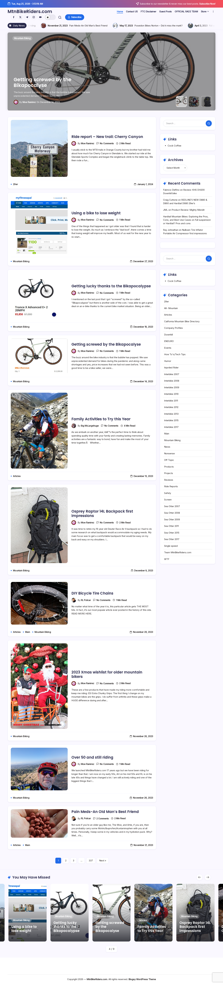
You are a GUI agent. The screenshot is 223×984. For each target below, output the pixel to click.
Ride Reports (171, 486)
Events (167, 347)
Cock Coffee (174, 145)
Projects (168, 473)
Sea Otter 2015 (171, 532)
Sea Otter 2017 (171, 539)
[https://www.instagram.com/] (33, 17)
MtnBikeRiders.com (30, 11)
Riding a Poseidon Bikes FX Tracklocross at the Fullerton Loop (173, 25)
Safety (167, 493)
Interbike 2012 (171, 407)
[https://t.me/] (27, 17)
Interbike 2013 (171, 413)
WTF (166, 559)
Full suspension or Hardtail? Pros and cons (89, 25)
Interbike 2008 (171, 380)
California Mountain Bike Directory (181, 321)
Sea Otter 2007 (172, 506)
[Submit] (209, 123)
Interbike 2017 (171, 427)
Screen (168, 499)
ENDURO (169, 341)
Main (166, 433)
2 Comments (102, 818)
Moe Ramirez (87, 143)
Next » (102, 860)
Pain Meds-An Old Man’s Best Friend (105, 811)
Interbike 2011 (171, 400)
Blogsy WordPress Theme (142, 979)
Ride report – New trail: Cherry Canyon (107, 136)
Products (169, 466)
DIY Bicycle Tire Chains (92, 593)
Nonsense (169, 453)
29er (166, 301)
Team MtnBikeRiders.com (177, 552)
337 (91, 860)
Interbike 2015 (171, 420)
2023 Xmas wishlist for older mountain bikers (106, 674)
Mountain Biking (172, 440)
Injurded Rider (171, 367)
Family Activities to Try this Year (53, 85)
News (167, 446)
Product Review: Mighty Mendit (188, 209)
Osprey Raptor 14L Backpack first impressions (102, 513)
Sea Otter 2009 (172, 519)
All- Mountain (171, 308)
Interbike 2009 (171, 387)
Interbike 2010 (171, 394)
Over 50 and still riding (92, 757)
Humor (167, 361)
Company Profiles (173, 327)
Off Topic (169, 460)
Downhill (168, 334)
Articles (168, 314)
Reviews (168, 479)
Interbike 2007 (171, 374)
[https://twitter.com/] (20, 17)
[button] (50, 17)
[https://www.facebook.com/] (13, 17)
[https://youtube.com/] (40, 17)
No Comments (107, 143)
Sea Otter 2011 (171, 526)
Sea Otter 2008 (172, 512)
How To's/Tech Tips (175, 354)
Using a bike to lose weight (96, 213)
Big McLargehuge (31, 102)
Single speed (171, 545)
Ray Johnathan (170, 229)
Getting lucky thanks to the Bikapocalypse (111, 286)
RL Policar (86, 600)
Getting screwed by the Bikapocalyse (106, 344)
